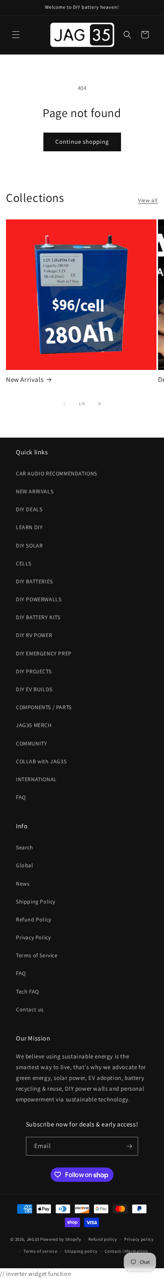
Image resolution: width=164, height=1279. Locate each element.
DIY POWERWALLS (38, 599)
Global (24, 865)
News (22, 883)
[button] (16, 34)
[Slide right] (99, 404)
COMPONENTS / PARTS (44, 707)
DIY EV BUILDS (34, 689)
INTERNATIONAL (36, 779)
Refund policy (102, 1239)
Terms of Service (37, 955)
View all (148, 200)
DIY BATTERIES (34, 581)
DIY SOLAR (29, 545)
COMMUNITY (31, 743)
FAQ (21, 797)
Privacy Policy (33, 937)
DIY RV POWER (34, 635)
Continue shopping (82, 141)
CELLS (23, 563)
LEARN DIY (29, 527)
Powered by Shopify (60, 1239)
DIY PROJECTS (33, 671)
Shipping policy (81, 1251)
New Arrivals (24, 379)
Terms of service (40, 1251)
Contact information (126, 1251)
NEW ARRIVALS (34, 491)
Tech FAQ (27, 991)
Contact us (30, 1009)
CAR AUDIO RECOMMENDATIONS (56, 473)
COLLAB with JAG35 (41, 761)
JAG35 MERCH (34, 725)
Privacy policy (139, 1239)
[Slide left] (64, 404)
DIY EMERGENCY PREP (44, 653)
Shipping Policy (35, 901)
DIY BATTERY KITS (38, 617)
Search (24, 847)
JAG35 (33, 1239)
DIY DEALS (29, 509)
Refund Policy (33, 919)
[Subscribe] (129, 1146)
